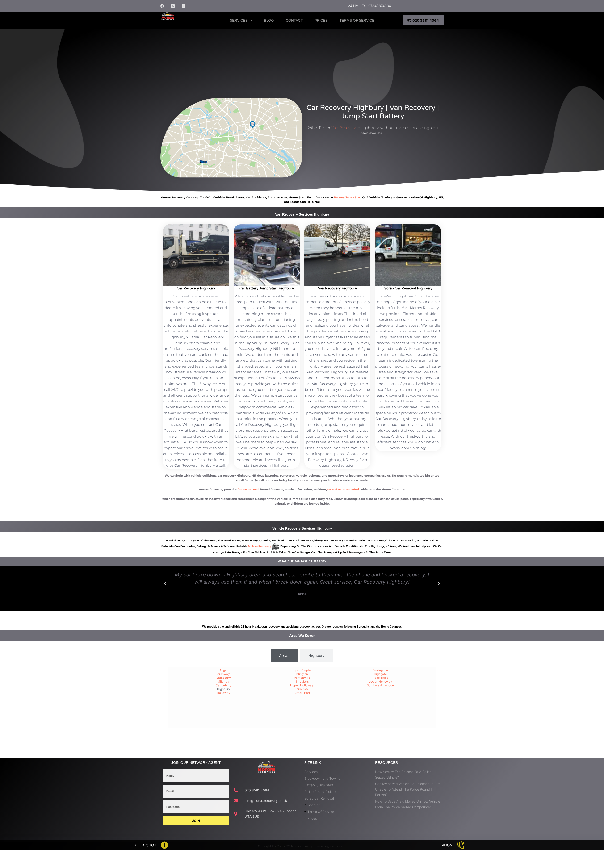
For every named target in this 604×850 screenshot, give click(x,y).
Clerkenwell (302, 689)
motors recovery (259, 546)
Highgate (380, 674)
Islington (302, 674)
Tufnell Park (302, 693)
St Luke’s (302, 681)
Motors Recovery (185, 24)
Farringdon (380, 670)
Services (239, 20)
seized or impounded (343, 489)
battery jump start (347, 197)
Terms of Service (357, 20)
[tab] (284, 655)
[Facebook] (162, 6)
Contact (294, 20)
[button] (165, 583)
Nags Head (380, 677)
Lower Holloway (380, 681)
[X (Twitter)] (173, 6)
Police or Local (248, 489)
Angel (223, 670)
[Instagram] (183, 6)
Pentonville (302, 677)
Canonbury (223, 685)
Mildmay (224, 681)
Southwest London (380, 685)
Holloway (223, 693)
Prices (321, 20)
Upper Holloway (302, 685)
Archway (223, 674)
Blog (269, 20)
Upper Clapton (302, 670)
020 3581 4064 (425, 20)
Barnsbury (223, 677)
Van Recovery (343, 128)
